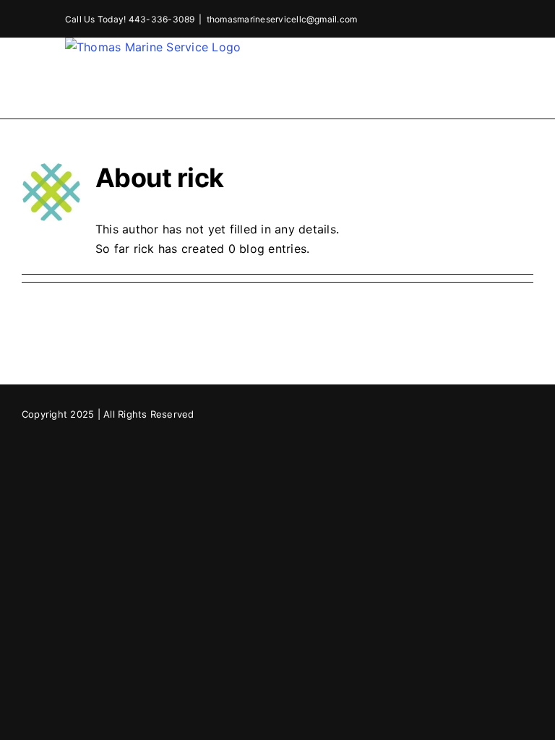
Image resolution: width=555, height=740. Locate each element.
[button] (484, 88)
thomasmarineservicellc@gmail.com (282, 19)
